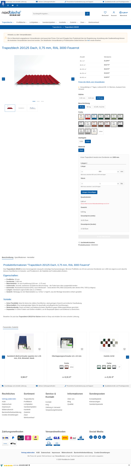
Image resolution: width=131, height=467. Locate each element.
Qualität (70, 404)
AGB (4, 402)
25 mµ (82, 107)
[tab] (7, 257)
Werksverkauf (29, 417)
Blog (69, 402)
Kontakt (48, 402)
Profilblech (28, 402)
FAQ (47, 405)
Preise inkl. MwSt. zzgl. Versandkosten (91, 82)
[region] (38, 83)
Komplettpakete (95, 399)
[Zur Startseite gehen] (11, 13)
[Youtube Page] (12, 5)
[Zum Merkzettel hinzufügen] (39, 349)
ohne (101, 131)
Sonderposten (97, 393)
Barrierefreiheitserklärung (11, 412)
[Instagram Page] (8, 5)
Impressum (6, 407)
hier (88, 40)
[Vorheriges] (3, 79)
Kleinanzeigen (94, 402)
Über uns (70, 399)
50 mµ (89, 107)
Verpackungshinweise (54, 410)
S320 (88, 141)
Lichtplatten (28, 404)
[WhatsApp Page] (17, 5)
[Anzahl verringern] (82, 171)
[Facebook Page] (91, 437)
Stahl (81, 150)
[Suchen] (87, 14)
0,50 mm (82, 98)
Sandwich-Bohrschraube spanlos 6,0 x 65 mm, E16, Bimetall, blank (24, 357)
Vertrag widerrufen (9, 399)
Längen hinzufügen (89, 192)
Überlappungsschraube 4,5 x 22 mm (66, 356)
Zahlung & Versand (53, 407)
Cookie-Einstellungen (10, 415)
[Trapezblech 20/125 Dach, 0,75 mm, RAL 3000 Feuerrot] (38, 79)
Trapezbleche (29, 399)
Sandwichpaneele (96, 404)
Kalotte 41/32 (109, 356)
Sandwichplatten (30, 407)
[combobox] (58, 14)
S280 (81, 141)
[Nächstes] (72, 79)
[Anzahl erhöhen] (118, 171)
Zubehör (27, 412)
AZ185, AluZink (99, 107)
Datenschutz (7, 404)
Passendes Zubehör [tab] (10, 327)
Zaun (26, 415)
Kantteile (27, 410)
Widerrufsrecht (7, 410)
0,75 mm (100, 98)
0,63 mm (91, 98)
